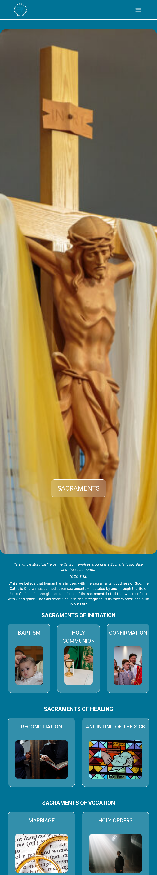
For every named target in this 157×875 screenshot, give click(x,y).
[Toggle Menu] (138, 9)
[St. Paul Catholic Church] (20, 10)
